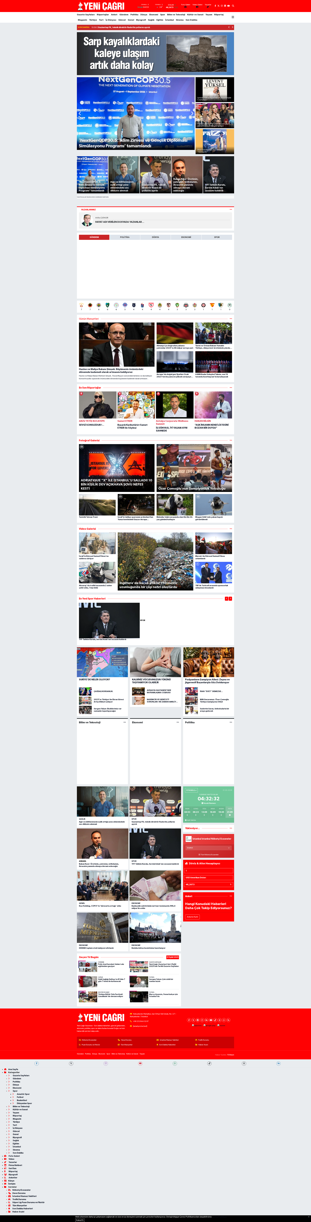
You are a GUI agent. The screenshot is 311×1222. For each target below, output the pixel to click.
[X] (193, 1020)
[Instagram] (202, 1020)
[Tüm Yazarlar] (231, 210)
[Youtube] (211, 1020)
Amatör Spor (23, 1094)
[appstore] (197, 1025)
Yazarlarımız (88, 210)
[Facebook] (189, 1020)
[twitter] (71, 1063)
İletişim (11, 1184)
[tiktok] (209, 1063)
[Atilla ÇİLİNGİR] (87, 220)
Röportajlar (103, 15)
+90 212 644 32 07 (141, 1021)
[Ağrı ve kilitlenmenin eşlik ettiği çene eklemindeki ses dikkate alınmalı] (102, 801)
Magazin (82, 20)
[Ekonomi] (178, 722)
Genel (131, 20)
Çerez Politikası (219, 1217)
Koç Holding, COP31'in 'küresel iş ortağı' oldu (100, 906)
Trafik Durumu (203, 1040)
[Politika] (231, 722)
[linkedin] (278, 1063)
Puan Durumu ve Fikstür (91, 1045)
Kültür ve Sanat (195, 15)
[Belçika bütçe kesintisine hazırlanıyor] (155, 928)
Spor (162, 15)
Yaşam (209, 15)
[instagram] (106, 1063)
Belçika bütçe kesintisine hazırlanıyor (148, 948)
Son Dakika (191, 20)
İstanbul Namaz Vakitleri (169, 1040)
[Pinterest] (198, 1020)
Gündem (123, 15)
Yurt (101, 20)
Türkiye (93, 20)
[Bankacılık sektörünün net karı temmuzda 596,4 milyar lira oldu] (155, 885)
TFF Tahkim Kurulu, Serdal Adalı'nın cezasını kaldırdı (102, 639)
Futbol (20, 1097)
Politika (134, 15)
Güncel (122, 20)
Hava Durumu (126, 1040)
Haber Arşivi (203, 1045)
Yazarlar (12, 1162)
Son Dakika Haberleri (167, 1045)
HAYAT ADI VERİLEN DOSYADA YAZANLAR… (119, 222)
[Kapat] (309, 1216)
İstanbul (169, 20)
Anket (114, 15)
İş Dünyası (111, 20)
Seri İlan (12, 1168)
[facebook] (37, 1063)
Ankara (82, 861)
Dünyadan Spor (24, 1103)
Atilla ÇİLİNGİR (101, 218)
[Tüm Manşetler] (231, 319)
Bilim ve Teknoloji (176, 15)
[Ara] (233, 6)
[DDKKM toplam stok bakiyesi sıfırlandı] (102, 928)
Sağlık (151, 20)
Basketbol (22, 1100)
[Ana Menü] (233, 17)
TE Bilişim (230, 1055)
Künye (11, 1181)
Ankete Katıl (192, 917)
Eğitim (159, 20)
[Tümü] (231, 388)
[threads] (244, 1063)
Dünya (143, 15)
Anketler (12, 1178)
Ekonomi (153, 15)
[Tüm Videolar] (231, 529)
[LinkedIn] (206, 1020)
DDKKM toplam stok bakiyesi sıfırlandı (96, 948)
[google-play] (209, 1025)
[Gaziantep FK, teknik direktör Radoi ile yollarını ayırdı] (155, 801)
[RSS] (228, 1020)
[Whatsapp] (224, 1020)
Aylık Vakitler (191, 820)
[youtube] (140, 1063)
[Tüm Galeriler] (231, 440)
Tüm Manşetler (127, 1045)
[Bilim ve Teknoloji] (125, 722)
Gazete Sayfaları (86, 15)
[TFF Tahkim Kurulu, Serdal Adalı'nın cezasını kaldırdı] (109, 620)
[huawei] (221, 1025)
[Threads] (220, 1020)
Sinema (180, 20)
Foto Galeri (14, 1156)
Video (11, 1159)
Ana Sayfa (13, 1069)
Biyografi (141, 20)
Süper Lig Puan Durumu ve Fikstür (28, 1202)
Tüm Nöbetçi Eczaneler (210, 855)
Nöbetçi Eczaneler (89, 1040)
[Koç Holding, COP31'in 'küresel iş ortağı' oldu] (102, 885)
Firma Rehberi (15, 1165)
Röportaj (219, 15)
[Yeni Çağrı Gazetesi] (101, 6)
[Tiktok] (215, 1020)
